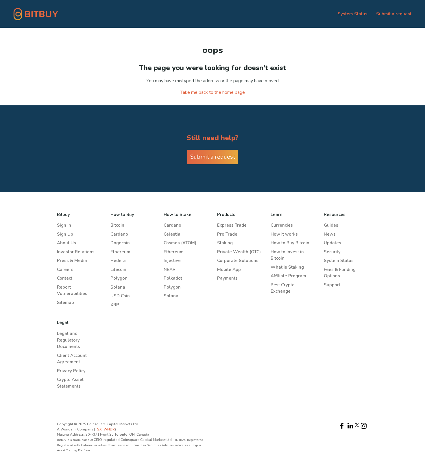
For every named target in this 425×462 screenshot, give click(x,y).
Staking (225, 243)
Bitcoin (117, 225)
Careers (65, 269)
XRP (114, 305)
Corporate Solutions (237, 260)
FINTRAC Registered (188, 440)
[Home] (35, 14)
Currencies (282, 225)
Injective (172, 260)
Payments (227, 278)
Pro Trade (227, 234)
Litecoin (118, 269)
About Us (66, 243)
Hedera (118, 260)
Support (332, 285)
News (330, 234)
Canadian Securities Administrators (158, 445)
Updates (332, 243)
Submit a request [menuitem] (393, 14)
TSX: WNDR (105, 429)
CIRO (98, 439)
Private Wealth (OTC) (239, 252)
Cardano (119, 234)
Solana (117, 287)
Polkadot (173, 278)
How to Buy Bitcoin (290, 243)
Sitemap (65, 302)
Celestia (172, 234)
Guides (331, 225)
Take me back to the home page (212, 92)
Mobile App (229, 269)
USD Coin (120, 296)
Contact (64, 278)
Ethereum (120, 252)
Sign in (64, 225)
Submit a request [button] (212, 157)
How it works (284, 234)
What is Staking (287, 267)
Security (332, 252)
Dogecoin (120, 243)
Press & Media (72, 260)
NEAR (169, 269)
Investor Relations (76, 252)
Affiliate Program (288, 276)
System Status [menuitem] (352, 14)
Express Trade (232, 225)
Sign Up (65, 234)
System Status (339, 260)
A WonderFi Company (75, 429)
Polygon (119, 278)
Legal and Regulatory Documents (68, 340)
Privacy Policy (71, 371)
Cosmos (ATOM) (180, 243)
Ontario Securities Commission (103, 445)
